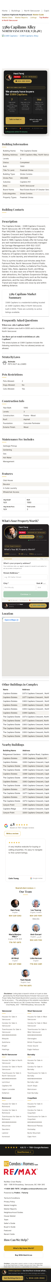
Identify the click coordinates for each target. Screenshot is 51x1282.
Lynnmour (6, 1082)
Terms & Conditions (12, 1198)
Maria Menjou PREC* (15, 935)
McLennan (6, 1126)
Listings (33, 17)
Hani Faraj (15, 910)
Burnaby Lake (32, 1082)
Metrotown (32, 1089)
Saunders (6, 1129)
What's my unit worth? (35, 120)
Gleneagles (32, 1038)
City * (6, 583)
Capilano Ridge (9, 809)
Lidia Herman (36, 958)
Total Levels (31, 507)
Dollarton (5, 1093)
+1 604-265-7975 (11, 1189)
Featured (7, 1230)
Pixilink (17, 1193)
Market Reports (21, 17)
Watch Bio (35, 919)
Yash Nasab (25, 980)
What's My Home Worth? (23, 1248)
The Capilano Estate (11, 717)
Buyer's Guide (9, 1227)
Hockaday (31, 1129)
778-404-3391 (36, 964)
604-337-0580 (15, 964)
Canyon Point (8, 805)
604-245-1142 (36, 940)
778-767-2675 (15, 942)
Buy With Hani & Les (23, 1255)
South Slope (32, 1086)
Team (6, 1220)
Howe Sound (32, 1046)
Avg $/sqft (7, 500)
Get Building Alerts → (13, 1278)
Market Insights (10, 1205)
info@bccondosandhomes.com (34, 1189)
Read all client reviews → (25, 888)
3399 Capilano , (29, 713)
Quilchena (6, 1042)
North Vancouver (32, 10)
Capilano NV (7, 1086)
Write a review (12, 833)
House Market (10, 1216)
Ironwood (6, 1136)
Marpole (5, 1038)
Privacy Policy (9, 1202)
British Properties (34, 1042)
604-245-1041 (36, 916)
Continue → (25, 594)
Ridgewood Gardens (11, 754)
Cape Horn (31, 1136)
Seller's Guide (9, 1223)
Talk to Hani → (15, 119)
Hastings (5, 1049)
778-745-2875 (25, 986)
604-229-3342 (27, 537)
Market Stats (7, 17)
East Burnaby (32, 1093)
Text (40, 537)
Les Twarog (36, 910)
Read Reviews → (24, 1152)
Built (28, 500)
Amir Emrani (35, 934)
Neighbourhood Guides (13, 1212)
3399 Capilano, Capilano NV (34, 758)
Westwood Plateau (35, 1126)
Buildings (16, 10)
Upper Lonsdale (8, 1089)
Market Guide (38, 15)
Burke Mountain (33, 1133)
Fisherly (25, 1193)
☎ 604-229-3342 (22, 81)
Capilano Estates (10, 693)
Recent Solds (9, 1234)
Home (4, 10)
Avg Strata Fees (8, 507)
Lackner (5, 1133)
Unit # (41, 583)
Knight (4, 1046)
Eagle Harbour (33, 1049)
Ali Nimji (15, 958)
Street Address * (11, 573)
